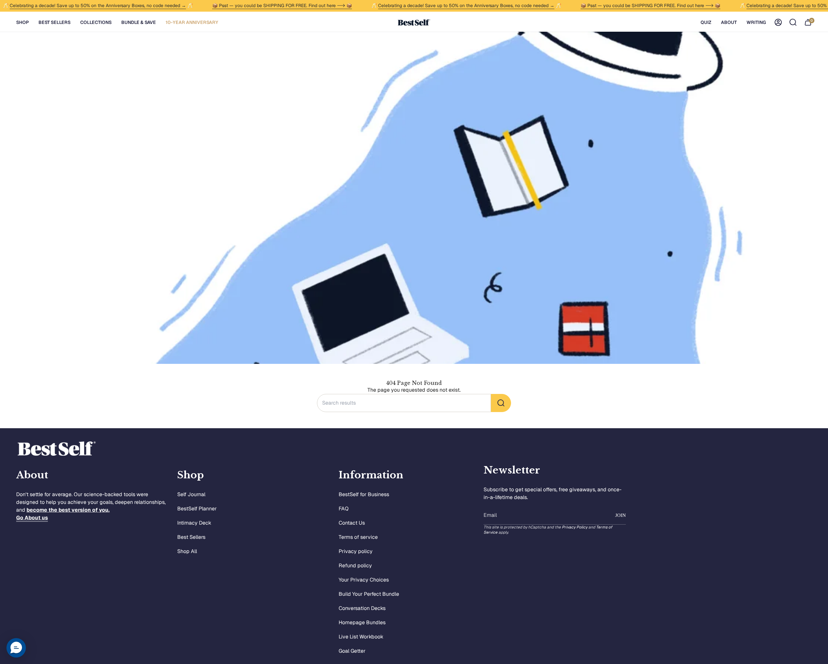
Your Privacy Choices (364, 579)
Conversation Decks (362, 608)
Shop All (187, 551)
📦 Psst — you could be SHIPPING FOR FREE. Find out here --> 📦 (282, 5)
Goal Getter (352, 651)
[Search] (501, 403)
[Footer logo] (56, 448)
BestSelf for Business (364, 494)
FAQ (344, 508)
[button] (22, 22)
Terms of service (358, 537)
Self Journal (191, 494)
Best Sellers (191, 537)
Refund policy (355, 565)
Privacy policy (356, 551)
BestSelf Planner (197, 508)
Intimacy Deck (194, 522)
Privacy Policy (574, 527)
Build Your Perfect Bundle (369, 594)
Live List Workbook (361, 636)
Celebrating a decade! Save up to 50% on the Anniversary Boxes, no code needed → (98, 5)
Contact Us (352, 522)
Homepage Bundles (362, 622)
